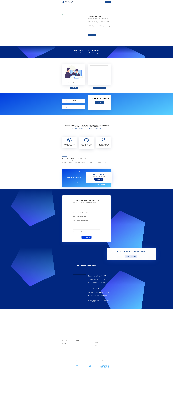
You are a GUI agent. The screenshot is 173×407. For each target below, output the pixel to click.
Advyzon (77, 364)
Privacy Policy (78, 361)
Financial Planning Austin (104, 362)
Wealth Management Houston (105, 366)
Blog (88, 1)
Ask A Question (86, 237)
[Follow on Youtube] (68, 356)
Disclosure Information (79, 362)
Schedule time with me (99, 87)
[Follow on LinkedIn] (66, 356)
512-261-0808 (102, 184)
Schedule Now (99, 179)
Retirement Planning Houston (105, 364)
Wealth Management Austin (105, 367)
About (78, 1)
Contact (100, 1)
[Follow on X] (64, 356)
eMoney (77, 365)
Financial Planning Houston (105, 361)
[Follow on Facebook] (63, 356)
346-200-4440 (66, 353)
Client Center (95, 1)
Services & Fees (83, 1)
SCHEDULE (92, 34)
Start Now (108, 1)
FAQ (91, 1)
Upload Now (99, 102)
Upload (89, 365)
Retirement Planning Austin (105, 365)
